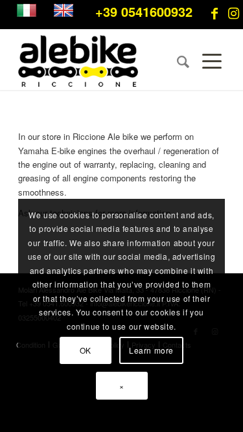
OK (85, 350)
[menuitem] (176, 61)
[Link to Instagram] (233, 13)
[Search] (176, 61)
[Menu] (207, 61)
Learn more (151, 350)
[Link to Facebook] (214, 13)
